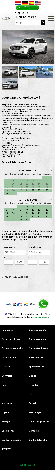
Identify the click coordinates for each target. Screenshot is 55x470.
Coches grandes (37, 339)
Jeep (3, 394)
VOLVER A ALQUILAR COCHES (16, 277)
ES (29, 17)
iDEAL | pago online (39, 421)
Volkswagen (35, 412)
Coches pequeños (38, 329)
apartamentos (36, 366)
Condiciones (7, 430)
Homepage (7, 329)
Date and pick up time (11, 258)
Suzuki (32, 403)
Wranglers (7, 421)
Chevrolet (6, 375)
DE (24, 17)
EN (20, 17)
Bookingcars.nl (42, 317)
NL (16, 17)
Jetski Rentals (36, 357)
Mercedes (6, 403)
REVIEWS (6, 449)
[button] (51, 18)
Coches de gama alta (12, 348)
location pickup (10, 247)
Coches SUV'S (8, 357)
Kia (30, 394)
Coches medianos (10, 339)
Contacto (34, 430)
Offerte (5, 366)
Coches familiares (38, 348)
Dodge (32, 375)
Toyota (5, 412)
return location (34, 247)
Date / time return (34, 258)
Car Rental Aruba (38, 439)
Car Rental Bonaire (11, 439)
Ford (3, 384)
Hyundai (33, 384)
